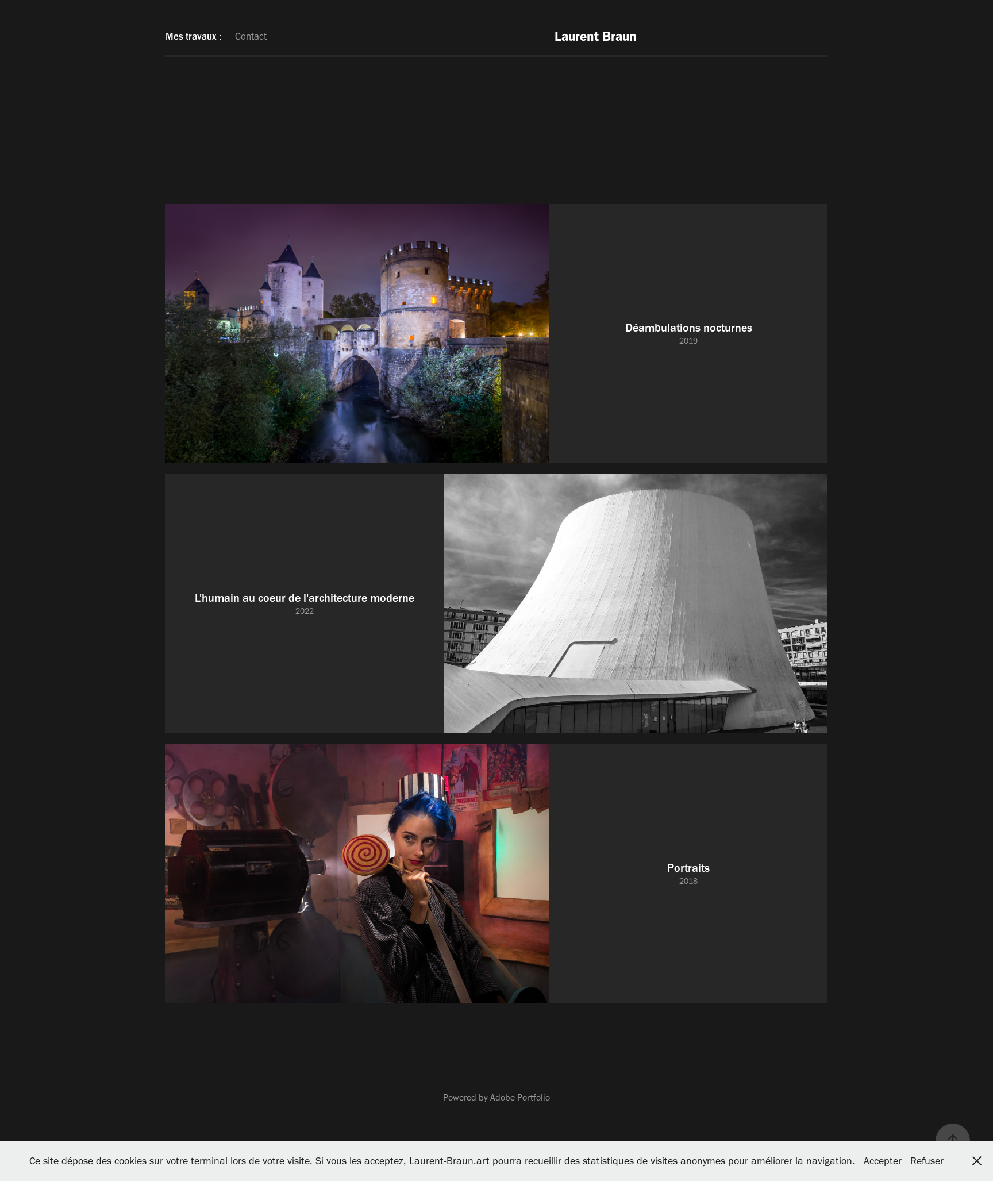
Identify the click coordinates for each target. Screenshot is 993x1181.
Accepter (883, 1161)
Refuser (927, 1161)
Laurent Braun (596, 36)
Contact (251, 36)
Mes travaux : (193, 36)
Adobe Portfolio (520, 1097)
